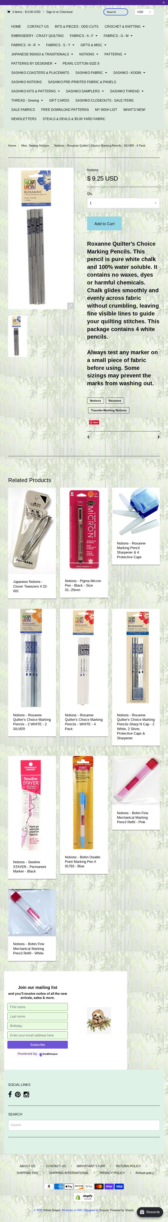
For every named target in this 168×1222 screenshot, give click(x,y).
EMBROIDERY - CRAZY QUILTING (37, 36)
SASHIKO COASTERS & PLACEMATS (40, 73)
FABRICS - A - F (81, 36)
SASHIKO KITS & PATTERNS (33, 91)
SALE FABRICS (23, 109)
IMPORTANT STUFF (91, 1166)
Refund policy (145, 1173)
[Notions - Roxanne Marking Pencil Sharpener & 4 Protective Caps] (136, 511)
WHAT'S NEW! (134, 109)
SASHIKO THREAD (125, 91)
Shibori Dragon (51, 1210)
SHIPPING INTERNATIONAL (69, 1173)
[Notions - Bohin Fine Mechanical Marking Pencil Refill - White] (32, 912)
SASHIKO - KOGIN (127, 73)
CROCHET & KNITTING (123, 26)
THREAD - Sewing (25, 100)
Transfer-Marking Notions (109, 410)
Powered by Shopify (122, 1210)
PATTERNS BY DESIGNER (31, 63)
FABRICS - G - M (116, 36)
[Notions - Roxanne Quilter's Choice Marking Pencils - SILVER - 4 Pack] (17, 336)
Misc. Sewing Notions (35, 145)
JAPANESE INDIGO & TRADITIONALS (40, 54)
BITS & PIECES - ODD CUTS (77, 26)
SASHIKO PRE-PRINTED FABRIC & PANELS (82, 82)
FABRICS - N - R (23, 45)
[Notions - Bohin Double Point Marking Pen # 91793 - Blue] (84, 802)
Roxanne (115, 400)
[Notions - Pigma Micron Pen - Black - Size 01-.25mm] (84, 530)
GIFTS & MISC (91, 45)
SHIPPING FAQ (27, 1173)
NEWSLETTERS (23, 119)
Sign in (50, 12)
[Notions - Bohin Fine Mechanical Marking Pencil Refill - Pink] (136, 780)
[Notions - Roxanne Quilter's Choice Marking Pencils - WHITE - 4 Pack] (84, 658)
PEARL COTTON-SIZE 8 (81, 63)
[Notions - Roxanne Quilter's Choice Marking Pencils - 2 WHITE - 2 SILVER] (32, 658)
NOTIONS (86, 54)
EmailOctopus (50, 1054)
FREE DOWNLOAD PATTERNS (65, 109)
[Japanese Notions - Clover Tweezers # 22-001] (32, 530)
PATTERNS (113, 54)
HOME (16, 26)
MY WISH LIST (106, 109)
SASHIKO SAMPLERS (83, 91)
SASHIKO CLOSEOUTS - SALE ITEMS (104, 100)
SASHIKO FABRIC (89, 73)
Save (95, 422)
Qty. (90, 193)
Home (12, 145)
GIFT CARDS (59, 100)
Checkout (66, 12)
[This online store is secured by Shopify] (84, 1197)
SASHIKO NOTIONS (26, 82)
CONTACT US (38, 26)
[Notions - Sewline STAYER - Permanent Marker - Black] (32, 805)
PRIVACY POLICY (112, 1173)
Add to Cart (104, 223)
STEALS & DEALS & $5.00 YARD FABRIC (74, 119)
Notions (92, 170)
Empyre (104, 1210)
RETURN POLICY (128, 1166)
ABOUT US (27, 1166)
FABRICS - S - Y (58, 45)
